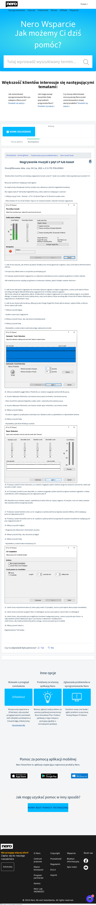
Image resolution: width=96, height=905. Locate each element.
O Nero (37, 853)
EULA (53, 869)
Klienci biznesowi (38, 868)
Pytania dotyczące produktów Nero (44, 155)
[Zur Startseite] (13, 3)
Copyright (55, 853)
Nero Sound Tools (67, 155)
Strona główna (17, 142)
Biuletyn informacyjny (73, 860)
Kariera (37, 883)
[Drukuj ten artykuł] (90, 161)
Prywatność (56, 858)
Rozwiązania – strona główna (17, 155)
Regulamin (55, 864)
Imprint (53, 875)
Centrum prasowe (38, 860)
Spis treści (72, 867)
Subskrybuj (7, 866)
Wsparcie (71, 853)
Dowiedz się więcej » (16, 103)
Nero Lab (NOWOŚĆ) (39, 890)
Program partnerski (38, 876)
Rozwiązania (33, 142)
